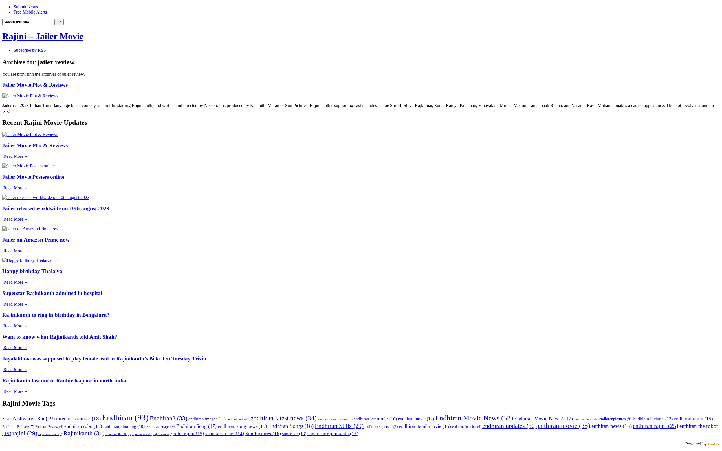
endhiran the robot (466, 427)
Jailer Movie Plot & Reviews (35, 85)
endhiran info (238, 419)
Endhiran (125, 417)
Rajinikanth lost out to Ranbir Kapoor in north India (64, 381)
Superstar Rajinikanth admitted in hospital (52, 293)
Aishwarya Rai (33, 418)
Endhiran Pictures (653, 418)
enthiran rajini (655, 426)
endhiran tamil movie (425, 426)
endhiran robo (83, 426)
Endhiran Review (49, 427)
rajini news (162, 434)
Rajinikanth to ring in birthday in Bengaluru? (56, 315)
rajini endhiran (50, 434)
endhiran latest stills (375, 419)
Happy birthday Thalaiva (32, 271)
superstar (294, 433)
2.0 (6, 419)
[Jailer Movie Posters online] (28, 165)
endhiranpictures (615, 419)
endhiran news (586, 419)
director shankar (78, 418)
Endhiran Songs (291, 426)
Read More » (15, 156)
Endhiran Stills (339, 425)
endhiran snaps (160, 426)
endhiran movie (416, 418)
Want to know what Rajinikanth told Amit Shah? (59, 337)
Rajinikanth (83, 433)
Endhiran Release (18, 427)
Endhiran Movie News (474, 418)
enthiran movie (564, 425)
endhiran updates (509, 425)
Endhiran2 (168, 418)
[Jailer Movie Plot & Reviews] (30, 95)
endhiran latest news (283, 418)
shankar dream (224, 433)
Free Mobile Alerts (30, 12)
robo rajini (188, 433)
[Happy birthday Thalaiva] (26, 260)
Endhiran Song (196, 426)
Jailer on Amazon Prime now (36, 240)
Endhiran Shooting (124, 426)
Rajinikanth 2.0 (118, 434)
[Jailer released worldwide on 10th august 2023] (45, 197)
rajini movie (142, 434)
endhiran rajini (693, 418)
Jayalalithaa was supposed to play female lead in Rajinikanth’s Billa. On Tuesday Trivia (104, 359)
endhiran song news (242, 426)
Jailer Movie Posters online (33, 177)
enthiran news (611, 426)
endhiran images (207, 418)
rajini (24, 433)
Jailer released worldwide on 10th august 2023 (55, 208)
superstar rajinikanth (332, 433)
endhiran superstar (381, 426)
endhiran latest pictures (335, 419)
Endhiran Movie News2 (543, 418)
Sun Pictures (263, 433)
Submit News (26, 7)
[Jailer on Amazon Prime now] (30, 228)
